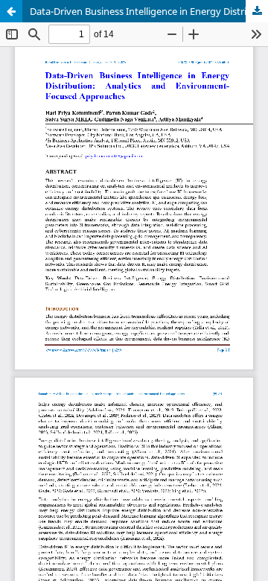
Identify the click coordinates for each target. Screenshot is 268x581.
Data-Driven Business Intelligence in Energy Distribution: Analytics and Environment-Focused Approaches (149, 11)
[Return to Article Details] (11, 11)
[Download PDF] (257, 11)
